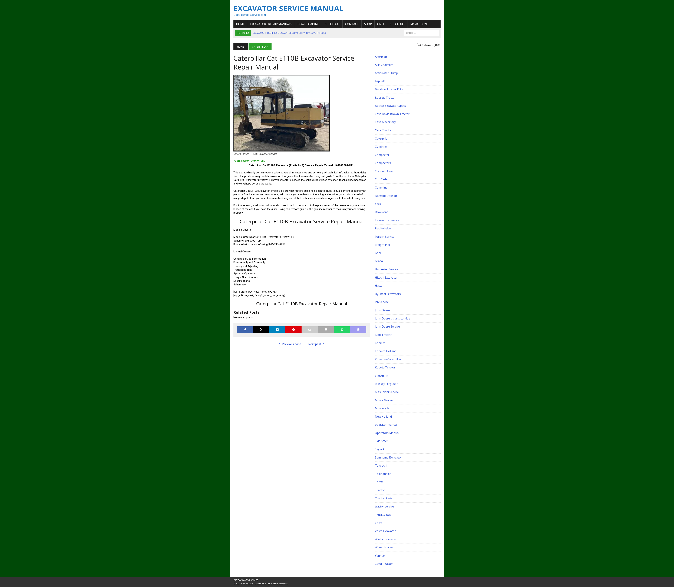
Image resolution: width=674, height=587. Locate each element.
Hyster (379, 286)
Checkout (332, 24)
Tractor (380, 490)
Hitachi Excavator (386, 277)
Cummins (381, 187)
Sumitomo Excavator (388, 457)
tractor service (384, 506)
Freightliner (382, 245)
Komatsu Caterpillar (388, 359)
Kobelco (380, 343)
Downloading (308, 24)
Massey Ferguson (386, 384)
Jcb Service (382, 302)
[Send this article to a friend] (310, 329)
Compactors (383, 163)
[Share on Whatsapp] (342, 329)
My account (419, 24)
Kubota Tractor (385, 367)
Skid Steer (381, 441)
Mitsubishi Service (387, 392)
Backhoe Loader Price (389, 89)
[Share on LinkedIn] (277, 329)
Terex (379, 482)
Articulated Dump (386, 73)
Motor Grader (384, 400)
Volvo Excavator (385, 531)
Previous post (291, 344)
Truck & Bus (383, 515)
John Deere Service (387, 326)
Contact (352, 24)
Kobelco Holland (385, 351)
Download (381, 212)
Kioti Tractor (383, 335)
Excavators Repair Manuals (271, 24)
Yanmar (380, 556)
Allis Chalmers (384, 65)
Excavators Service (387, 220)
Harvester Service (386, 269)
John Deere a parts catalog (392, 318)
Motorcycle (382, 408)
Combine (381, 147)
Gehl (378, 253)
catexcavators (255, 161)
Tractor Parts (384, 498)
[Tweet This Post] (261, 329)
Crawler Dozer (384, 171)
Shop (368, 24)
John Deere (382, 310)
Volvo (378, 523)
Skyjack (380, 449)
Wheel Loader (384, 547)
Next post (314, 344)
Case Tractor (383, 130)
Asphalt (380, 81)
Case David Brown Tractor (392, 114)
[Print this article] (326, 329)
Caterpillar (382, 138)
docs (378, 204)
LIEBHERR (381, 376)
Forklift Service (384, 237)
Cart (380, 24)
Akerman (381, 57)
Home (240, 24)
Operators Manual (387, 433)
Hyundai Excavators (388, 294)
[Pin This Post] (293, 329)
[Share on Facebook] (245, 329)
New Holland (383, 416)
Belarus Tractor (385, 98)
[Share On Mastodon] (358, 329)
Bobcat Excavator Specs (390, 106)
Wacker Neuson (385, 539)
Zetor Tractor (384, 564)
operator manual (386, 425)
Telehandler (383, 474)
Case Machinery (385, 122)
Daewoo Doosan (386, 196)
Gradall (379, 261)
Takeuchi (381, 465)
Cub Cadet (381, 179)
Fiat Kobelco (383, 228)
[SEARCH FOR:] (421, 33)
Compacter (382, 155)
